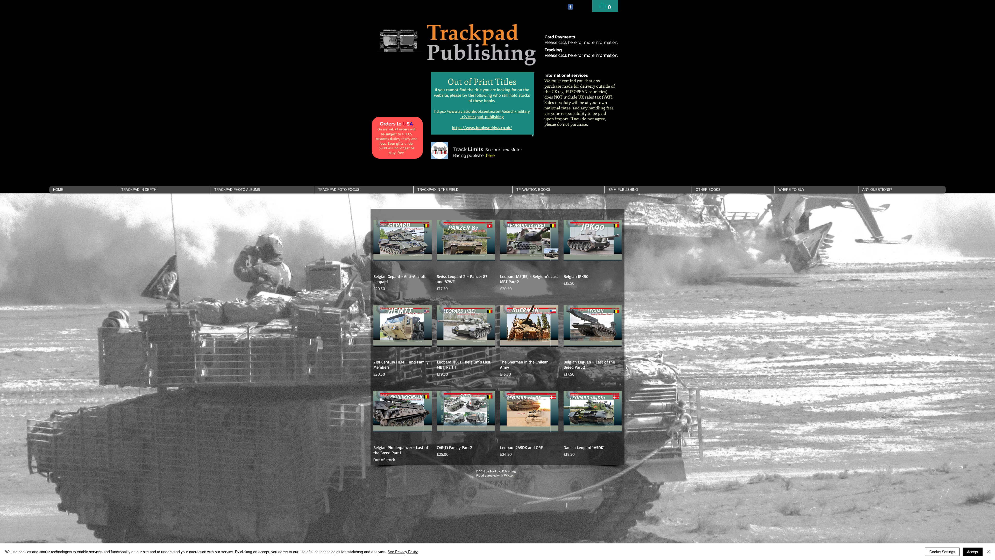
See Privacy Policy (403, 551)
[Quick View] (402, 240)
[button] (163, 189)
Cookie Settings (942, 551)
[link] (607, 5)
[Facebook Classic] (570, 7)
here (572, 42)
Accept (972, 551)
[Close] (989, 552)
